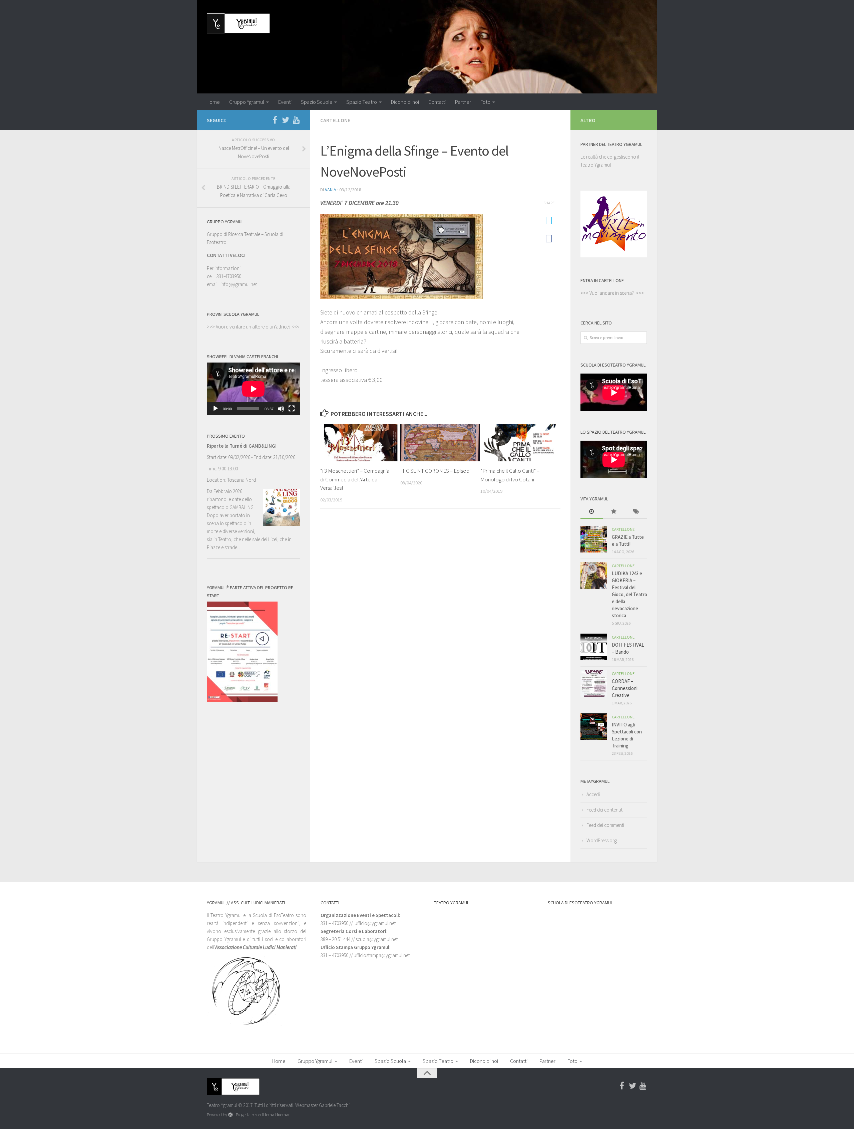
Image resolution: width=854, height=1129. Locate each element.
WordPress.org (601, 840)
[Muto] (281, 408)
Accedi (593, 794)
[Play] (215, 408)
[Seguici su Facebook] (275, 120)
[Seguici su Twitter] (286, 120)
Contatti (437, 101)
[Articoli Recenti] (591, 512)
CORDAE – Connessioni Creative (624, 688)
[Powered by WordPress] (230, 1115)
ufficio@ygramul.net (375, 923)
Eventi (285, 101)
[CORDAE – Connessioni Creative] (593, 683)
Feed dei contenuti (604, 810)
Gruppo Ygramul (246, 101)
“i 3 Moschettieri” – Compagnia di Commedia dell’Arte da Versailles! (354, 479)
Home (213, 101)
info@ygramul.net (239, 284)
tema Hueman (278, 1115)
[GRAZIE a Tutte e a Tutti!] (593, 539)
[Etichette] (636, 512)
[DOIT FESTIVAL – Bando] (593, 647)
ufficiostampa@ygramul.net (382, 955)
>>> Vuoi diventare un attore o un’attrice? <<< (253, 326)
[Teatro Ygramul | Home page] (238, 23)
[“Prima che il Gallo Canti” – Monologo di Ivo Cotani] (520, 442)
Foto (485, 101)
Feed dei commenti (605, 825)
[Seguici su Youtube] (296, 120)
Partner (463, 101)
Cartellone (335, 120)
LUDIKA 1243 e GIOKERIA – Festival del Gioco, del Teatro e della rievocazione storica (629, 594)
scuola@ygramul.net (377, 939)
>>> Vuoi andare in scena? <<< (612, 293)
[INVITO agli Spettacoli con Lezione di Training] (593, 726)
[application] (253, 389)
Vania (330, 190)
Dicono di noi (405, 101)
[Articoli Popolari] (614, 512)
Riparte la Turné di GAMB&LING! (242, 446)
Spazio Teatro (361, 101)
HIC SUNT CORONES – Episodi (435, 470)
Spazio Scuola (316, 101)
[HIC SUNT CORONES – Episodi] (440, 442)
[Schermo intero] (291, 408)
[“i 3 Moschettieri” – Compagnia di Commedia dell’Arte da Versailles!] (360, 442)
